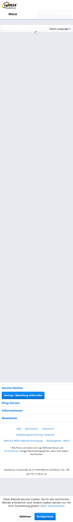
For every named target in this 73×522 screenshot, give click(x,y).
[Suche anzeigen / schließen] (41, 14)
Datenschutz (31, 428)
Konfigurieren (45, 516)
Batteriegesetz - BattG (58, 440)
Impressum (48, 428)
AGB (18, 428)
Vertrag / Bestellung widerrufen (23, 395)
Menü (13, 14)
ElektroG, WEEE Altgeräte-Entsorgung (23, 440)
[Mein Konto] (58, 14)
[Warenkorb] (67, 14)
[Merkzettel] (50, 14)
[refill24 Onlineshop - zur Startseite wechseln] (10, 5)
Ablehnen (25, 516)
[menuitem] (9, 14)
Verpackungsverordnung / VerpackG (35, 434)
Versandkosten (11, 450)
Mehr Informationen (53, 506)
